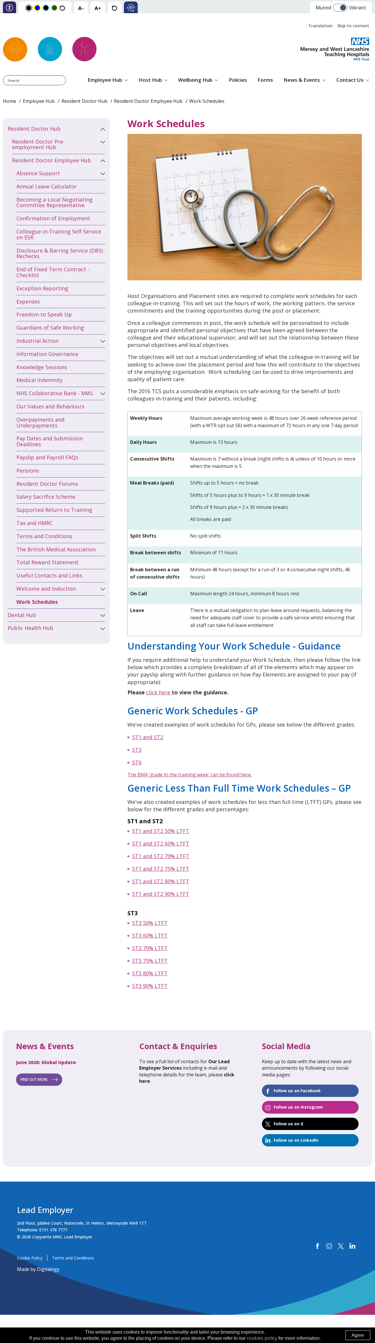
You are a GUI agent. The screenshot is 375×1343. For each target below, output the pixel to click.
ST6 (137, 762)
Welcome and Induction (46, 588)
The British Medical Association (56, 549)
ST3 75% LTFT (150, 960)
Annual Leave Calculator (46, 186)
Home (9, 101)
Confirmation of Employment (53, 218)
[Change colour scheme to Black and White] (28, 7)
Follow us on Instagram (298, 1107)
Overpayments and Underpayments (40, 422)
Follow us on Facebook (297, 1090)
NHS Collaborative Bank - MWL (55, 393)
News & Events (302, 79)
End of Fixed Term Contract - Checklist (52, 272)
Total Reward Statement (47, 562)
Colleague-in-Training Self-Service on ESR (58, 234)
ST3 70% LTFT (150, 948)
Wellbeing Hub (195, 79)
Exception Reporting (42, 288)
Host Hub (150, 79)
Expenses (28, 301)
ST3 (137, 749)
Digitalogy (48, 1269)
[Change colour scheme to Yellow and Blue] (37, 7)
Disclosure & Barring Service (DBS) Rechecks (59, 253)
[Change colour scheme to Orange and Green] (54, 7)
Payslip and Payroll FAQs (47, 457)
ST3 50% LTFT (150, 922)
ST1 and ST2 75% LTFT (160, 868)
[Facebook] (317, 1246)
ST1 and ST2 (147, 737)
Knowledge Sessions (41, 367)
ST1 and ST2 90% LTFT (160, 893)
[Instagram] (329, 1246)
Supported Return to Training (54, 509)
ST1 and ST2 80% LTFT (160, 881)
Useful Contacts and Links (49, 575)
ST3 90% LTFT (150, 985)
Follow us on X (288, 1123)
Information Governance (47, 353)
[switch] (342, 5)
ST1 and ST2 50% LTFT (160, 830)
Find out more (34, 1079)
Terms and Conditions (44, 536)
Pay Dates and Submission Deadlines (49, 441)
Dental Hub (22, 614)
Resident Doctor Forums (47, 483)
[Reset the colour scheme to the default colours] (62, 7)
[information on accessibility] (9, 7)
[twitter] (341, 1246)
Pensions (27, 470)
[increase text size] (98, 7)
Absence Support (38, 173)
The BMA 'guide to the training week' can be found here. (189, 774)
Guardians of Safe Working (50, 327)
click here (159, 692)
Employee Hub (105, 79)
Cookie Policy (29, 1258)
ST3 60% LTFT (150, 935)
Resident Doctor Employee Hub (148, 101)
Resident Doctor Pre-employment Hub (38, 144)
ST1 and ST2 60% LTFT (160, 843)
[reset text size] (114, 7)
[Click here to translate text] (131, 7)
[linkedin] (352, 1246)
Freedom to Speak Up (44, 314)
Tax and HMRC (34, 522)
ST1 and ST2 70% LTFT (160, 856)
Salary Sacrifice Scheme (45, 496)
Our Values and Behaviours (50, 406)
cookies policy (262, 1338)
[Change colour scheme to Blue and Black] (46, 7)
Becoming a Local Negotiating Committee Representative (54, 202)
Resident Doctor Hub (85, 101)
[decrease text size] (80, 7)
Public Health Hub (30, 627)
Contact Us (350, 79)
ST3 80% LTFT (150, 973)
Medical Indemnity (39, 380)
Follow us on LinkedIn (296, 1140)
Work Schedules (37, 601)
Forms (265, 79)
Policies (238, 79)
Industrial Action (37, 340)
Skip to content (353, 25)
